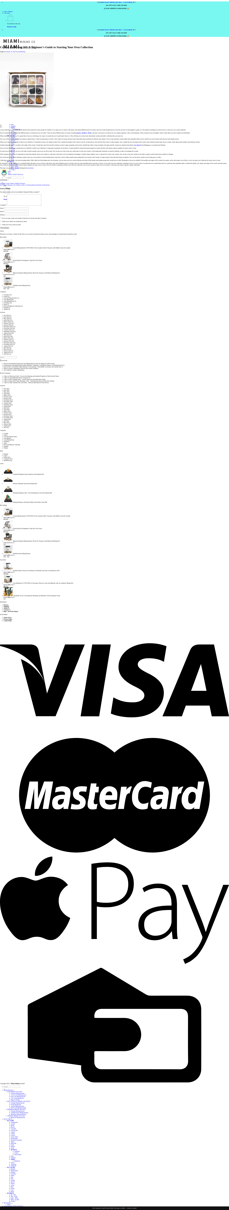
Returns (6, 605)
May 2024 (6, 318)
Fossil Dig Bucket (16, 1104)
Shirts (8, 173)
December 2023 (8, 326)
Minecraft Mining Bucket (18, 1117)
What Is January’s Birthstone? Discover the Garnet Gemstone (21, 368)
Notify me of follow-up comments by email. (14, 221)
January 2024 (7, 325)
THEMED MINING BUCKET (16, 1116)
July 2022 (6, 347)
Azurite (13, 1124)
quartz (79, 133)
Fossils (5, 296)
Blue (12, 155)
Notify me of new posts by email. (11, 224)
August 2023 (7, 333)
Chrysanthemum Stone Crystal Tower (19, 378)
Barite (12, 1125)
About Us (6, 608)
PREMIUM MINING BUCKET (16, 1109)
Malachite (13, 1143)
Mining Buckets (8, 1090)
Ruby (12, 124)
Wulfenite (13, 134)
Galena (13, 1133)
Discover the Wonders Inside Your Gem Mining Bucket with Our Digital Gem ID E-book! (29, 363)
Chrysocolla (14, 1130)
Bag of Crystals (15, 1100)
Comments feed (8, 459)
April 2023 (7, 336)
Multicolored (14, 1170)
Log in (5, 455)
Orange (13, 1180)
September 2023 (8, 331)
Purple (12, 1188)
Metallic (13, 137)
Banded (13, 140)
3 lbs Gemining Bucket (17, 1098)
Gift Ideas (6, 303)
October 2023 (7, 330)
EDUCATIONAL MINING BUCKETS (18, 1101)
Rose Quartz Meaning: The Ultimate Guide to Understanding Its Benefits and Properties (25, 185)
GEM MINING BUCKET (14, 1091)
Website (2, 215)
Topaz (12, 131)
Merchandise (7, 1203)
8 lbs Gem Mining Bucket (18, 1096)
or (121, 130)
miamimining (21, 51)
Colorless (13, 1174)
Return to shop (11, 26)
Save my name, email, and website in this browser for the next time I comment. (24, 218)
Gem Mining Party (9, 301)
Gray (12, 158)
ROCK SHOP (8, 1119)
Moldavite (17, 1161)
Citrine (16, 1153)
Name (2, 208)
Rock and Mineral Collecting (12, 306)
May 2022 (6, 349)
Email (2, 211)
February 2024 (8, 323)
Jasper (12, 1141)
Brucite (13, 1127)
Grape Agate (14, 1137)
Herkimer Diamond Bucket (18, 1114)
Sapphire (13, 126)
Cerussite (13, 1129)
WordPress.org (8, 460)
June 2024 (6, 317)
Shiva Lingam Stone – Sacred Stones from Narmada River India (27, 379)
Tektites (6, 309)
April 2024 (7, 320)
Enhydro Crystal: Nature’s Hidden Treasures (12, 183)
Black (12, 1191)
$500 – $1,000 (15, 1199)
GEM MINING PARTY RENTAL (14, 174)
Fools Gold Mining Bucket (18, 1108)
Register (6, 454)
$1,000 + (13, 169)
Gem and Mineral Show (10, 298)
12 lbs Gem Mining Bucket (18, 1095)
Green (12, 1185)
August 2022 (7, 346)
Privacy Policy (8, 619)
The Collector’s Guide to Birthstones (14, 370)
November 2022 (8, 344)
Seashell (6, 307)
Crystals (16, 168)
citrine (90, 133)
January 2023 (7, 341)
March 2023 (7, 338)
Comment (3, 205)
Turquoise (13, 1164)
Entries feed (7, 457)
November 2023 (8, 328)
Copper (13, 1132)
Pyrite (12, 1148)
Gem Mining (7, 299)
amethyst (84, 133)
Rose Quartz (17, 1154)
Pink (12, 147)
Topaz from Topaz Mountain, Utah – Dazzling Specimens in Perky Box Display (31, 381)
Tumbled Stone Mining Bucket (19, 1112)
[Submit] (0, 359)
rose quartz (137, 145)
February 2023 (8, 339)
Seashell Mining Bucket (17, 1106)
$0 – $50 (13, 1195)
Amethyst (17, 1151)
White (12, 144)
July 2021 (6, 354)
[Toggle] (13, 1090)
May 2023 (6, 334)
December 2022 (8, 343)
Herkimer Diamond (16, 1140)
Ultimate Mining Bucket (17, 1093)
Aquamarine (14, 1122)
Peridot (13, 1146)
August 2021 (7, 352)
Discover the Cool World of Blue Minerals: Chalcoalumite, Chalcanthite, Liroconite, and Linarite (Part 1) (33, 367)
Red (12, 1177)
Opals (5, 304)
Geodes (13, 1135)
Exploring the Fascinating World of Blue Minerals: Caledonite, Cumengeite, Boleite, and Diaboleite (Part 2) (34, 365)
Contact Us (7, 610)
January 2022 (7, 351)
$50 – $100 (14, 1196)
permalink (30, 168)
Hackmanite (14, 1138)
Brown (13, 1182)
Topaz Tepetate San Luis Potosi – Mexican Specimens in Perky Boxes (29, 382)
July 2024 (6, 315)
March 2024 (7, 322)
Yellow (13, 1183)
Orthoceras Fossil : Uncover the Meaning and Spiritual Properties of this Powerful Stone (34, 376)
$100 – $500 (14, 166)
